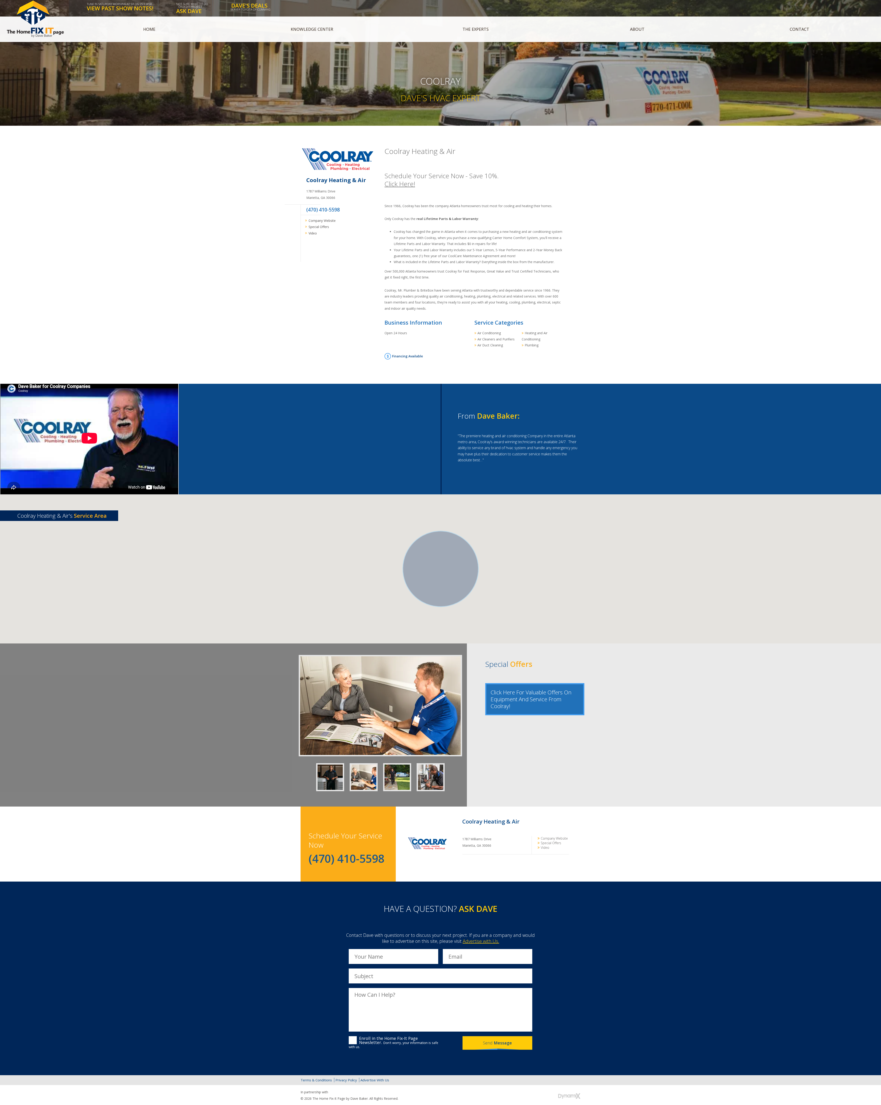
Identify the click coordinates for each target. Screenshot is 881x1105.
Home (149, 29)
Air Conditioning (489, 333)
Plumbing (531, 345)
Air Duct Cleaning (490, 345)
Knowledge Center (312, 29)
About (637, 29)
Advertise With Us (374, 1080)
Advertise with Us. (481, 941)
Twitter (322, 247)
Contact (799, 29)
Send (497, 1043)
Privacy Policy (346, 1080)
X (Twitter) (556, 1080)
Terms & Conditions (316, 1080)
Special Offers (319, 227)
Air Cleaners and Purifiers (496, 339)
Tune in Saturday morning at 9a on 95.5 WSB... (120, 7)
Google (566, 1080)
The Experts (476, 29)
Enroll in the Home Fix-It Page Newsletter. (393, 1042)
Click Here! (400, 183)
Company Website (322, 220)
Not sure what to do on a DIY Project (192, 8)
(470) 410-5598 (323, 209)
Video (313, 233)
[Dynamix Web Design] (569, 1096)
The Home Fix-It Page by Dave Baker (35, 18)
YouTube (575, 1080)
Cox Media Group (340, 1092)
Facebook (310, 247)
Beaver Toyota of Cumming (250, 6)
